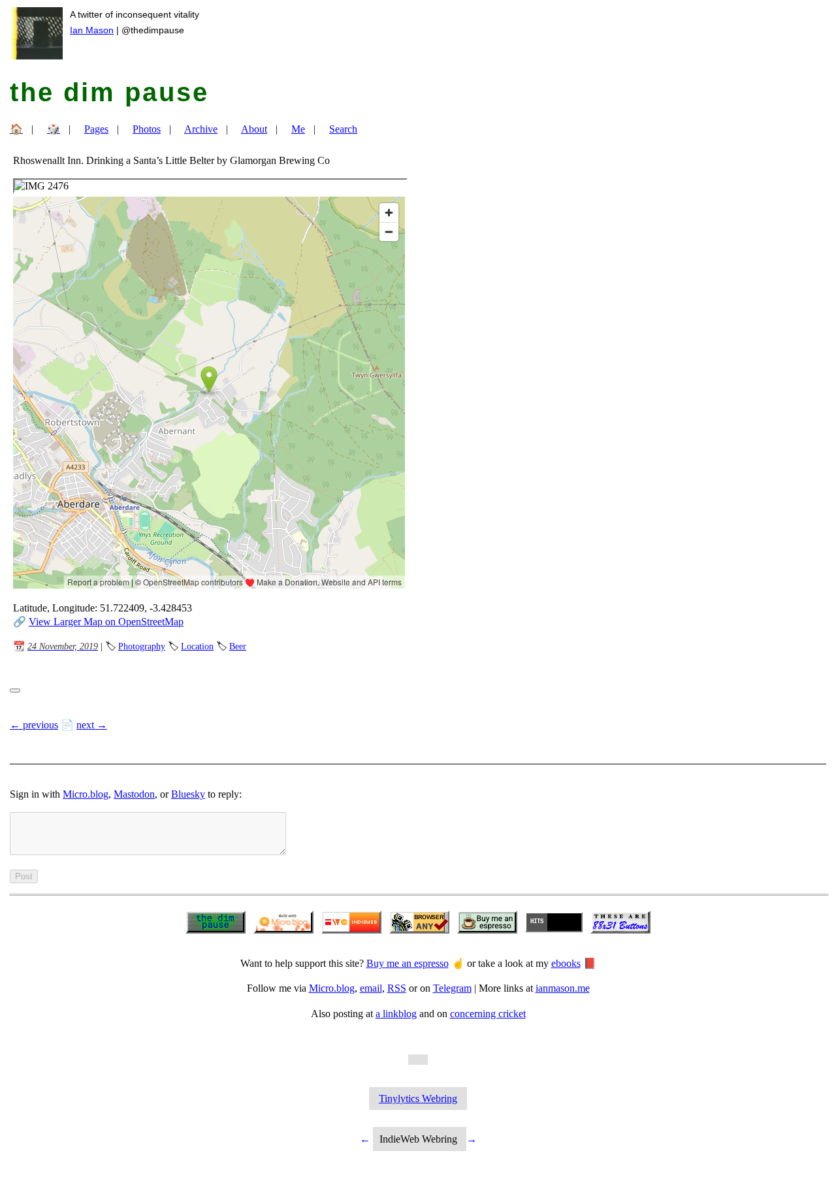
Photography (141, 646)
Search (343, 129)
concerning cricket (488, 1013)
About (254, 129)
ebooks (566, 963)
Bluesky (188, 794)
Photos (147, 129)
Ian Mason (92, 30)
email (371, 988)
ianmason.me (563, 988)
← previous (34, 724)
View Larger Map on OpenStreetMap (106, 621)
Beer (237, 646)
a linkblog (396, 1013)
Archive (200, 129)
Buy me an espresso (407, 963)
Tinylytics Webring (418, 1098)
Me (298, 129)
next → (91, 724)
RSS (396, 988)
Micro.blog (85, 794)
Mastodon (134, 794)
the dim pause (109, 92)
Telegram (452, 988)
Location (197, 646)
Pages (96, 129)
